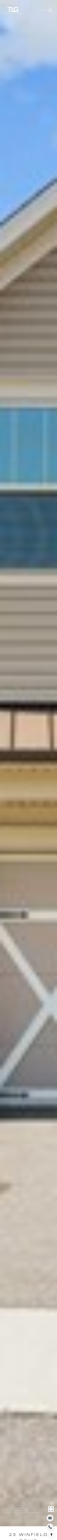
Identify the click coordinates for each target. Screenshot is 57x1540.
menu (42, 10)
